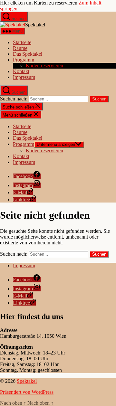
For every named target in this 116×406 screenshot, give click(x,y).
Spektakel (27, 381)
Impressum (24, 77)
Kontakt (21, 71)
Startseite (22, 42)
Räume (20, 48)
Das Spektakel (27, 54)
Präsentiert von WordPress (26, 392)
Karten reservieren (44, 65)
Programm (23, 59)
